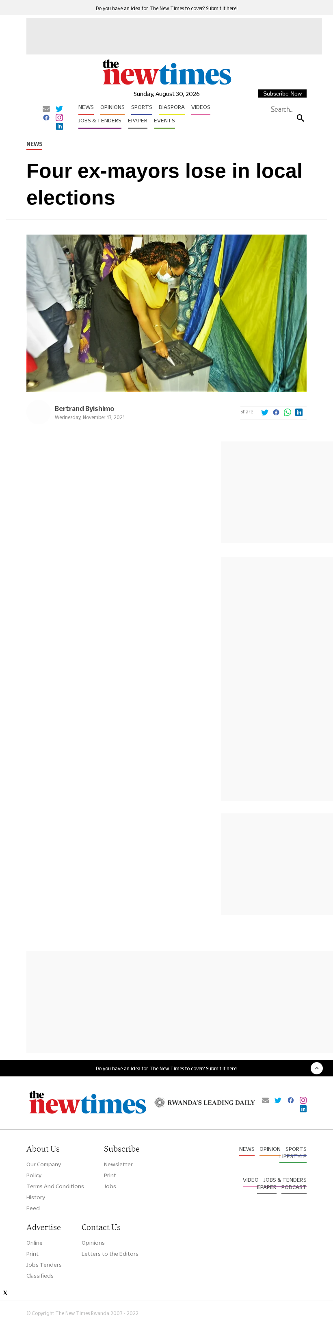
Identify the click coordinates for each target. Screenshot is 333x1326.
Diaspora (172, 107)
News (86, 107)
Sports (141, 107)
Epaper (137, 120)
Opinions (112, 107)
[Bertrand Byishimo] (38, 422)
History (35, 1197)
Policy (33, 1175)
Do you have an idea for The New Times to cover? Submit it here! (167, 8)
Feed (33, 1208)
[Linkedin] (59, 127)
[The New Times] (166, 83)
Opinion (270, 1149)
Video (251, 1179)
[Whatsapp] (287, 413)
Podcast (294, 1187)
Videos (200, 107)
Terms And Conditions (55, 1186)
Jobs (110, 1186)
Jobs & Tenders (99, 120)
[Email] (46, 109)
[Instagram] (59, 118)
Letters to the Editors (110, 1253)
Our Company (43, 1164)
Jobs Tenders (44, 1264)
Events (164, 120)
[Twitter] (59, 109)
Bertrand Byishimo (85, 408)
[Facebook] (46, 118)
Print (110, 1175)
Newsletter (118, 1164)
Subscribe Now (282, 93)
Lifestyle (293, 1156)
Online (34, 1242)
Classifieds (40, 1275)
